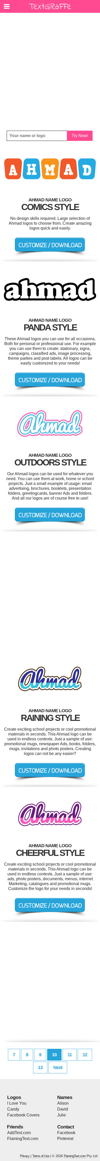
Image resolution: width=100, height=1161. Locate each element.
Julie (61, 1115)
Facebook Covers (23, 1115)
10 (54, 1054)
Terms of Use (40, 1156)
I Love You (16, 1103)
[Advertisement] (50, 72)
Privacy (24, 1156)
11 (69, 1054)
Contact (65, 1126)
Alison (63, 1103)
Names (64, 1097)
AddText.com (19, 1133)
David (62, 1109)
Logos (14, 1097)
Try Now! (80, 135)
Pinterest (65, 1138)
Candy (13, 1109)
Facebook (66, 1133)
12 (85, 1054)
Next (57, 1067)
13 (40, 1067)
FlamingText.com (22, 1138)
